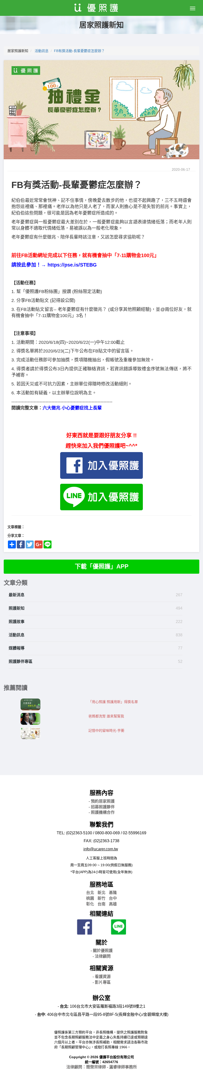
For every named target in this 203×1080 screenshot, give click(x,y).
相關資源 (101, 968)
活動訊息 (42, 51)
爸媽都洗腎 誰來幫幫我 (106, 716)
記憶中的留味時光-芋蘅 (106, 730)
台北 (90, 893)
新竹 (101, 898)
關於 (101, 942)
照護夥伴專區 (20, 661)
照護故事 (17, 622)
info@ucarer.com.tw (100, 849)
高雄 (113, 904)
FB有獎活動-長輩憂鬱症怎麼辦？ (79, 51)
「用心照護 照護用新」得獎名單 (113, 702)
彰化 (90, 904)
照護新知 (17, 608)
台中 (113, 898)
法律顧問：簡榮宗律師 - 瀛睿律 (101, 1067)
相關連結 (101, 913)
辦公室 (101, 998)
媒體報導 (17, 648)
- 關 (102, 950)
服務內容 (101, 792)
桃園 (90, 898)
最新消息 (17, 595)
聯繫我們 (101, 824)
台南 (101, 904)
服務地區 (101, 884)
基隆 (113, 893)
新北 (101, 893)
